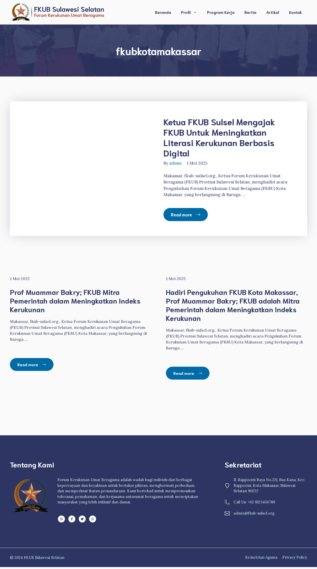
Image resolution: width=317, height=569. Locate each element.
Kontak (295, 12)
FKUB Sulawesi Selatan (44, 557)
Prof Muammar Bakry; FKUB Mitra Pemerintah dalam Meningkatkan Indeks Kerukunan (75, 300)
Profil (186, 12)
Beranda (163, 12)
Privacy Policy (294, 557)
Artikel (272, 12)
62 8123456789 (262, 502)
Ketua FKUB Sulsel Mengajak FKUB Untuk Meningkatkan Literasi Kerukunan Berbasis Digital (219, 137)
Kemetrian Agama (261, 557)
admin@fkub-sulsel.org (254, 513)
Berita (250, 12)
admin (175, 163)
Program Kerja (221, 12)
